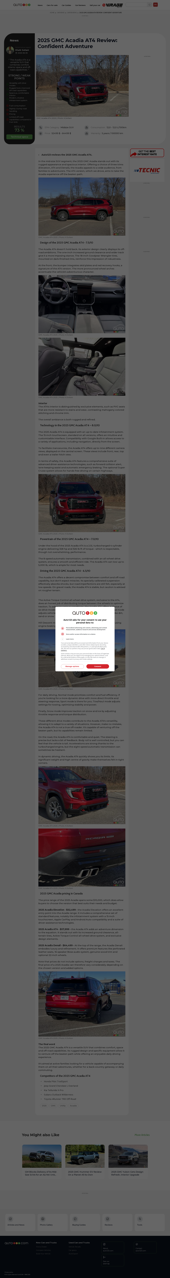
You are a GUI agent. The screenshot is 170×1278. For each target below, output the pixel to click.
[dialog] (85, 639)
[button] (85, 639)
